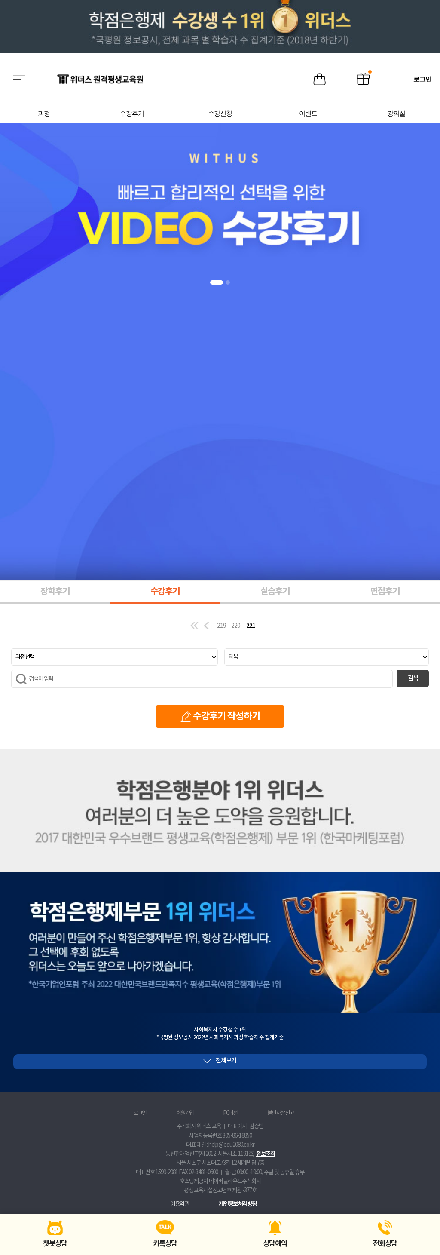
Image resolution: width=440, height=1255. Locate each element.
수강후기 (165, 591)
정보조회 (265, 1154)
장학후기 (55, 591)
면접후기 (385, 591)
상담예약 (275, 1243)
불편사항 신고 (280, 1113)
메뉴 (19, 79)
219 (221, 626)
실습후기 (275, 591)
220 (235, 626)
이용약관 (179, 1204)
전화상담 (385, 1243)
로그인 (139, 1113)
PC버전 (230, 1113)
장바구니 (320, 79)
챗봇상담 (55, 1243)
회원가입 (184, 1113)
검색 (413, 678)
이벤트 (363, 79)
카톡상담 (165, 1243)
